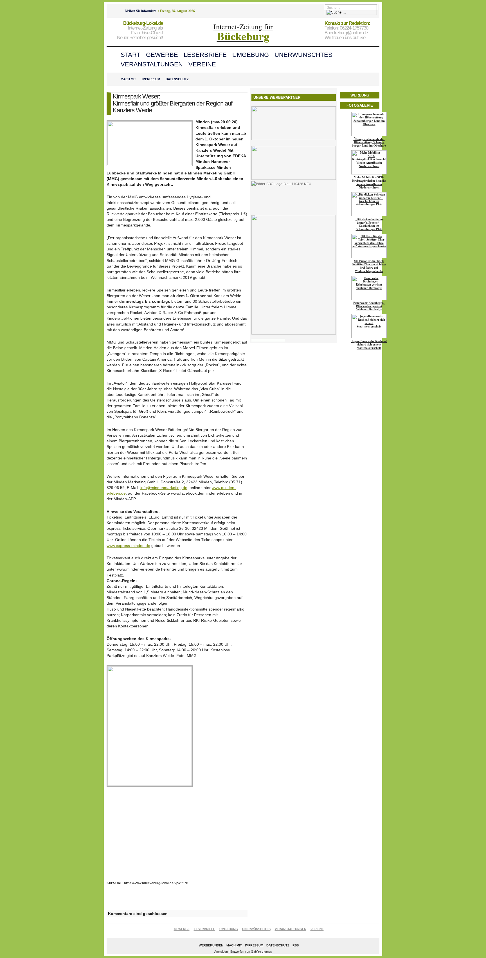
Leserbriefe (205, 54)
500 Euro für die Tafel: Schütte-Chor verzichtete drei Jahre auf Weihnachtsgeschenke (369, 266)
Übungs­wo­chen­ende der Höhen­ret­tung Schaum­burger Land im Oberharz (369, 142)
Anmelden (221, 951)
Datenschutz (177, 79)
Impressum (151, 79)
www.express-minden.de (128, 545)
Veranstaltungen (152, 64)
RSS (295, 945)
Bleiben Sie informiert (140, 10)
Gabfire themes (261, 951)
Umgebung (250, 54)
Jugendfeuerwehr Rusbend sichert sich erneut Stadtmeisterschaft (369, 344)
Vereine (202, 64)
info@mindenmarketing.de (163, 487)
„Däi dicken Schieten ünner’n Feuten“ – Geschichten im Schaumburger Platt (369, 224)
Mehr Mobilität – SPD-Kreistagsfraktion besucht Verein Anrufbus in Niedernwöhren (369, 182)
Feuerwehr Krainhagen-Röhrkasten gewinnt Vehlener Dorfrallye (369, 306)
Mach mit (128, 79)
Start (130, 54)
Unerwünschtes (303, 54)
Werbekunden (211, 945)
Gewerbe (162, 54)
